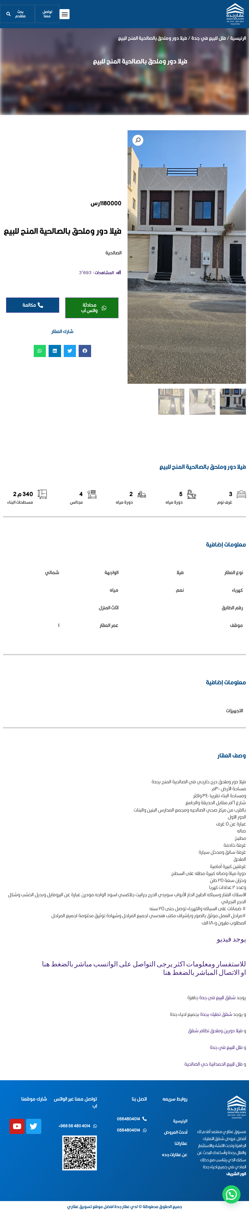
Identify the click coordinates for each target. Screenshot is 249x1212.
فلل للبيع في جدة (208, 38)
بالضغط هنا (57, 964)
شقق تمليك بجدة (216, 1014)
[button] (65, 14)
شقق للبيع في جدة (218, 997)
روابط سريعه (174, 1099)
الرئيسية (238, 38)
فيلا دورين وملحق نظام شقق (215, 1030)
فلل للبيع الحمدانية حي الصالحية (213, 1064)
